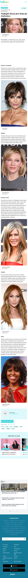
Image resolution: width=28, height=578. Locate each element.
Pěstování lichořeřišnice (9, 530)
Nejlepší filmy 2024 (13, 520)
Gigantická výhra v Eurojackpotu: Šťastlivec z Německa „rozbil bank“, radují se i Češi (13, 498)
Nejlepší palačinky (19, 532)
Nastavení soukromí (17, 561)
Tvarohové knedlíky (9, 532)
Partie (18, 522)
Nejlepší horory (22, 520)
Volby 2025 (22, 526)
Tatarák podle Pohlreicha (14, 528)
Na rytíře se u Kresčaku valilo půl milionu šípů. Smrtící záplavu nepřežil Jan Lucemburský (13, 505)
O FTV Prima (5, 544)
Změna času (13, 522)
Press (15, 546)
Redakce (15, 558)
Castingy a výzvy (17, 548)
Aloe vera (23, 528)
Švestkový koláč (14, 534)
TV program (7, 522)
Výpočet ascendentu (19, 530)
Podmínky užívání (6, 552)
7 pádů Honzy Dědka (14, 526)
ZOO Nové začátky (18, 524)
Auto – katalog (6, 526)
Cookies (4, 556)
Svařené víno (5, 528)
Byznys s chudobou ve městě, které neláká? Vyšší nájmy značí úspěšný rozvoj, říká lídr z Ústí (13, 492)
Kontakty (15, 550)
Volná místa (5, 546)
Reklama (4, 548)
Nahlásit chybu (5, 561)
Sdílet (23, 8)
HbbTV (4, 550)
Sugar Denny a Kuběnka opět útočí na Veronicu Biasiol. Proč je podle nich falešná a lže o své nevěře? (9, 453)
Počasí (22, 522)
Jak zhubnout (5, 520)
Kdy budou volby (9, 524)
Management (16, 544)
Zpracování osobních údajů (18, 553)
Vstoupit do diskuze (8, 421)
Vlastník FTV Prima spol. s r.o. (7, 559)
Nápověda (16, 556)
